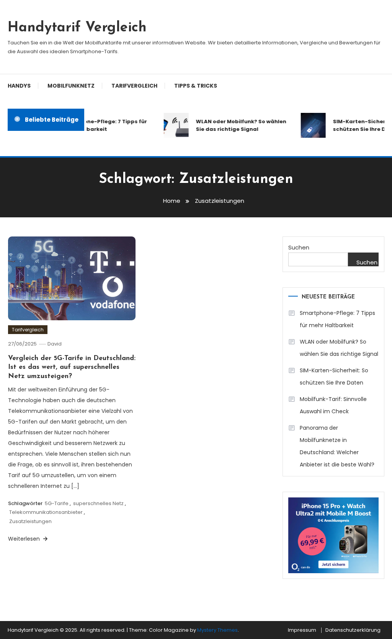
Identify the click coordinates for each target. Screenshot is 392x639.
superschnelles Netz (98, 503)
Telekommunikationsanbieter (46, 512)
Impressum (302, 630)
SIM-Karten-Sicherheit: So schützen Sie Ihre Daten (334, 376)
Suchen (298, 247)
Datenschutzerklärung (353, 630)
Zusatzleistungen (30, 521)
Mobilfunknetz (71, 86)
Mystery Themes (217, 630)
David (54, 343)
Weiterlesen (24, 539)
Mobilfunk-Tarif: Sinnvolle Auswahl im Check (333, 405)
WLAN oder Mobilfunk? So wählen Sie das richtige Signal (238, 125)
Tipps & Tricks (195, 86)
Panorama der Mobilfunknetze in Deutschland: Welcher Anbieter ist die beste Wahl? (337, 446)
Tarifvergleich (134, 86)
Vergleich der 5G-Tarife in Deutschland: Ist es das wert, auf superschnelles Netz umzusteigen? (72, 367)
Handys (19, 86)
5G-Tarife (57, 503)
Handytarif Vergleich (77, 28)
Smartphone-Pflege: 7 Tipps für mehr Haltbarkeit (100, 125)
